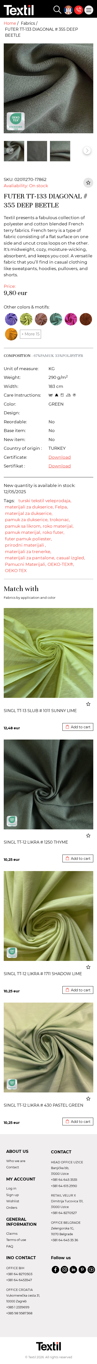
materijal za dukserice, (28, 513)
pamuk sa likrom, (23, 526)
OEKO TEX (16, 570)
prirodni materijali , (25, 545)
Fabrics (28, 23)
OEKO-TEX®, (61, 564)
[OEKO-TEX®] (12, 821)
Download (59, 457)
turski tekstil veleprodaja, (44, 500)
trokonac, (60, 519)
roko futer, (53, 532)
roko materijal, (58, 526)
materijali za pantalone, (30, 557)
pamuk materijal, (23, 532)
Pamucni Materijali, (25, 564)
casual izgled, (70, 557)
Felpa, (61, 506)
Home (10, 23)
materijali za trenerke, (28, 551)
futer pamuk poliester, (28, 538)
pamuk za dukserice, (26, 519)
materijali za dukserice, (29, 506)
